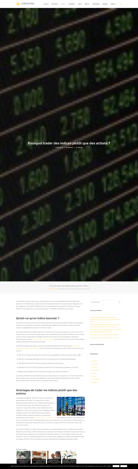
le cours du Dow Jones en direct (42, 339)
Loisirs (80, 4)
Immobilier (72, 4)
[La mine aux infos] (25, 4)
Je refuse (124, 466)
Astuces (46, 4)
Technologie (96, 4)
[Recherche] (106, 302)
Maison (87, 4)
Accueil (50, 289)
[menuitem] (46, 4)
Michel (80, 147)
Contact (113, 4)
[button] (121, 4)
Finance (63, 4)
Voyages (105, 4)
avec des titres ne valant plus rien (45, 418)
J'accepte (116, 466)
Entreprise (55, 4)
